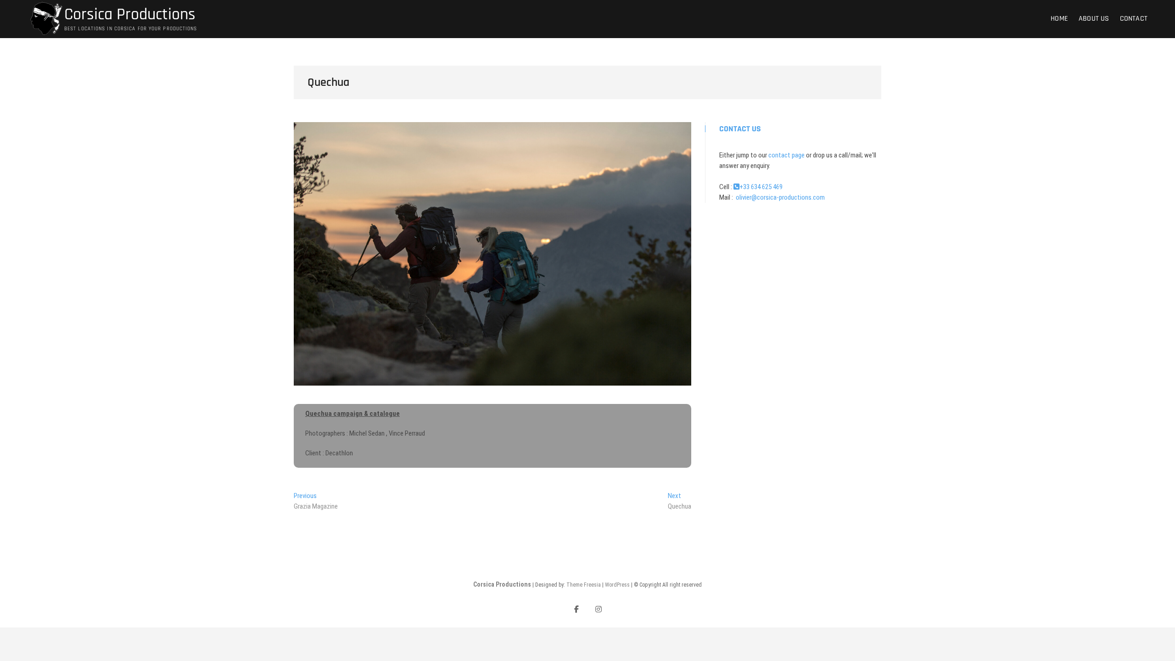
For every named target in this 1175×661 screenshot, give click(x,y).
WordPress (617, 585)
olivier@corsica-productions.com (779, 197)
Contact (1133, 18)
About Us (1094, 18)
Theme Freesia (583, 585)
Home (1059, 18)
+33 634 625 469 (761, 187)
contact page (786, 155)
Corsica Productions (130, 15)
